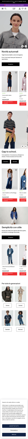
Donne (7, 305)
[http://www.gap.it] (14, 9)
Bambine (5, 161)
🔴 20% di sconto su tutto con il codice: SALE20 (14, 5)
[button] (24, 84)
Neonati (20, 329)
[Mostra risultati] (5, 8)
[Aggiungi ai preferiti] (16, 72)
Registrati (20, 1)
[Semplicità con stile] (14, 224)
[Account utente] (20, 8)
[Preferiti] (22, 8)
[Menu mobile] (2, 8)
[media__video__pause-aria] (22, 46)
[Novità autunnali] (14, 39)
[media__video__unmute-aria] (26, 46)
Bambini (15, 161)
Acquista (10, 64)
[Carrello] (25, 8)
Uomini (20, 305)
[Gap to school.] (14, 138)
